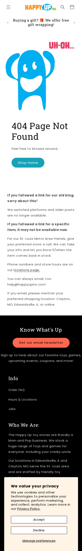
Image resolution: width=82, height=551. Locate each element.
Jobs (12, 409)
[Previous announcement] (7, 22)
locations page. (27, 270)
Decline (39, 530)
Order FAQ (16, 390)
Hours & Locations (22, 399)
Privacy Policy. (28, 508)
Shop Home (28, 162)
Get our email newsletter (41, 342)
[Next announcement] (74, 22)
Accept (39, 519)
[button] (8, 7)
